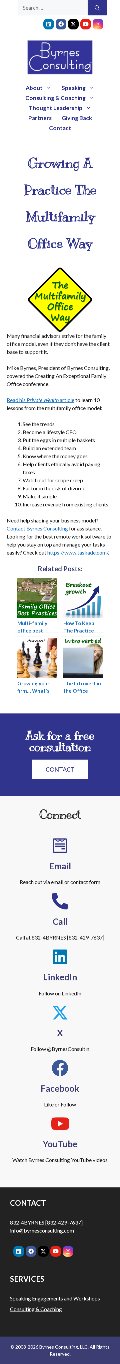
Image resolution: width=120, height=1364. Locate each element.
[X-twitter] (73, 24)
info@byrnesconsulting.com (42, 1230)
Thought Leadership (55, 107)
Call (60, 921)
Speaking (74, 87)
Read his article (40, 400)
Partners (40, 117)
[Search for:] (53, 7)
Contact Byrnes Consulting (37, 528)
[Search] (97, 7)
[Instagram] (98, 24)
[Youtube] (85, 24)
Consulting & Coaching (55, 97)
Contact (60, 127)
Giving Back (77, 117)
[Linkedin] (48, 24)
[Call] (60, 901)
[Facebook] (61, 24)
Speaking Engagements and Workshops (55, 1298)
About (34, 87)
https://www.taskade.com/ (77, 552)
